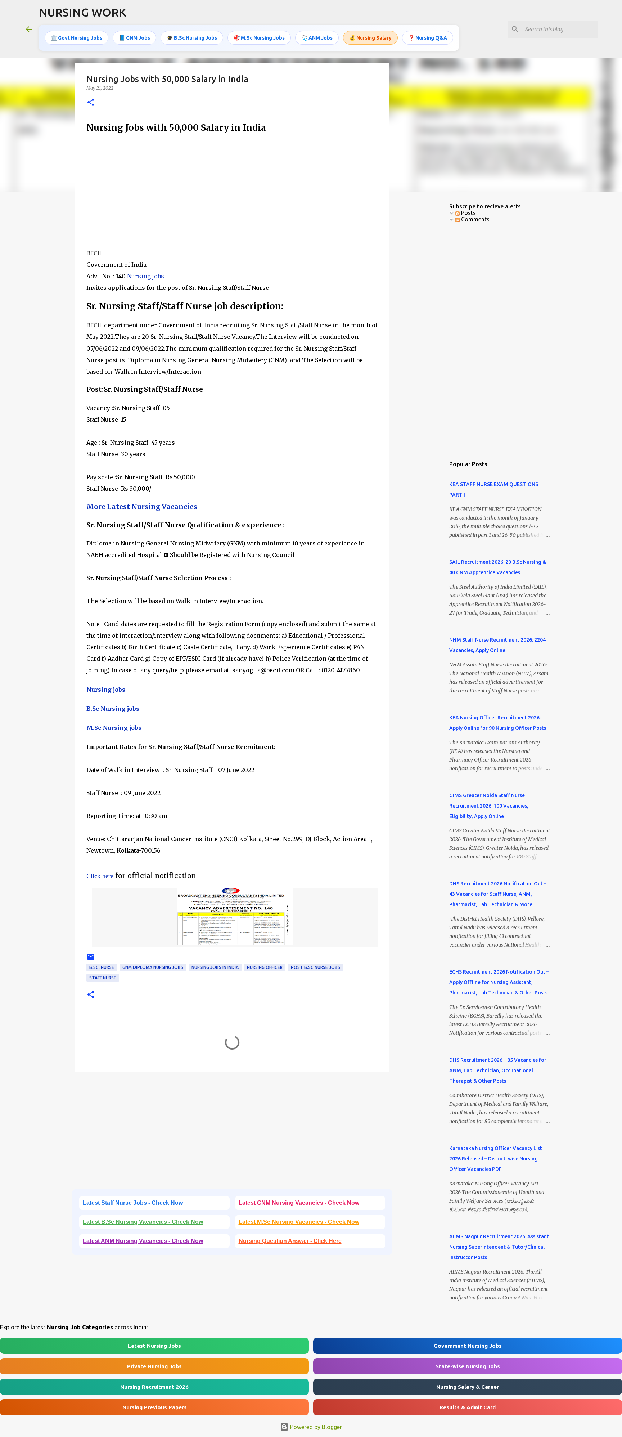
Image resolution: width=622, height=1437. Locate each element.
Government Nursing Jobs (468, 1346)
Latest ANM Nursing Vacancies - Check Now (143, 1241)
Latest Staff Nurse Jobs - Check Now (133, 1203)
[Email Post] (90, 959)
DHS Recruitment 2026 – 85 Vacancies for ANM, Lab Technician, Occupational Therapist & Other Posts (497, 1070)
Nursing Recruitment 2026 (154, 1387)
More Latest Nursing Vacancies (141, 507)
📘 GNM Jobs (134, 38)
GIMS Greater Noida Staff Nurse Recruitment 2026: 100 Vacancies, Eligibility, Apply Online (488, 805)
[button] (90, 103)
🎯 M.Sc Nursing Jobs (259, 38)
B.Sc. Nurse (101, 967)
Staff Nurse (102, 977)
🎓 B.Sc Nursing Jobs (192, 38)
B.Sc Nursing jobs (112, 708)
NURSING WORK (82, 12)
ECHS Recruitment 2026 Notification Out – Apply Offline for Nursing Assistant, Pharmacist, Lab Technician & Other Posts (499, 982)
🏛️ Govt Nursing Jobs (76, 38)
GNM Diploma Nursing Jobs (152, 967)
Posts (468, 213)
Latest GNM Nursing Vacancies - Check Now (299, 1203)
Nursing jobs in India (215, 967)
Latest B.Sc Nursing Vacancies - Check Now (143, 1222)
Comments (475, 219)
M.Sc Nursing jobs (113, 727)
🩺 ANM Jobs (317, 38)
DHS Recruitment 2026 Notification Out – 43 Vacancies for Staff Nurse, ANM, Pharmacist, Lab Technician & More (497, 894)
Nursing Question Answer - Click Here (290, 1241)
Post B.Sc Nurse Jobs (315, 967)
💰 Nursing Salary (370, 38)
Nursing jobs (145, 276)
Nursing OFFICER (265, 967)
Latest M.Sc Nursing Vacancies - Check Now (299, 1222)
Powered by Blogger (315, 1427)
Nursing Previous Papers (154, 1407)
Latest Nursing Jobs (154, 1346)
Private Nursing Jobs (154, 1366)
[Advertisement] (232, 191)
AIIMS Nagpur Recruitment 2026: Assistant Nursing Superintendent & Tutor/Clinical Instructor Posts (499, 1247)
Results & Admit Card (468, 1407)
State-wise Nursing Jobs (468, 1366)
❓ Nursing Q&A (427, 38)
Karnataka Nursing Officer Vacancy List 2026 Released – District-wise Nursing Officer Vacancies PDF (495, 1158)
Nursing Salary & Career (467, 1387)
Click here (99, 876)
